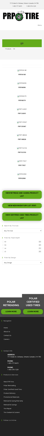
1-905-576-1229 (31, 6)
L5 (5, 251)
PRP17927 (22, 165)
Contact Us (7, 335)
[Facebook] (11, 426)
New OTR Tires (9, 382)
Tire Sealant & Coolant (12, 412)
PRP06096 (22, 87)
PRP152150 (22, 152)
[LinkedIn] (24, 426)
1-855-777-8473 (17, 6)
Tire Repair (8, 408)
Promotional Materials (11, 397)
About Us (7, 331)
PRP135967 (22, 126)
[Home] (2, 49)
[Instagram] (18, 426)
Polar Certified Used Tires (13, 389)
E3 (5, 242)
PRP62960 (22, 178)
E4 (5, 245)
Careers (6, 339)
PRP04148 (22, 74)
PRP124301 (22, 113)
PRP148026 (22, 139)
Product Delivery (9, 393)
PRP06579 (22, 100)
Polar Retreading (10, 385)
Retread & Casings (10, 405)
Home (6, 328)
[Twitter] (5, 426)
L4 (5, 248)
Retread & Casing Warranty (13, 401)
